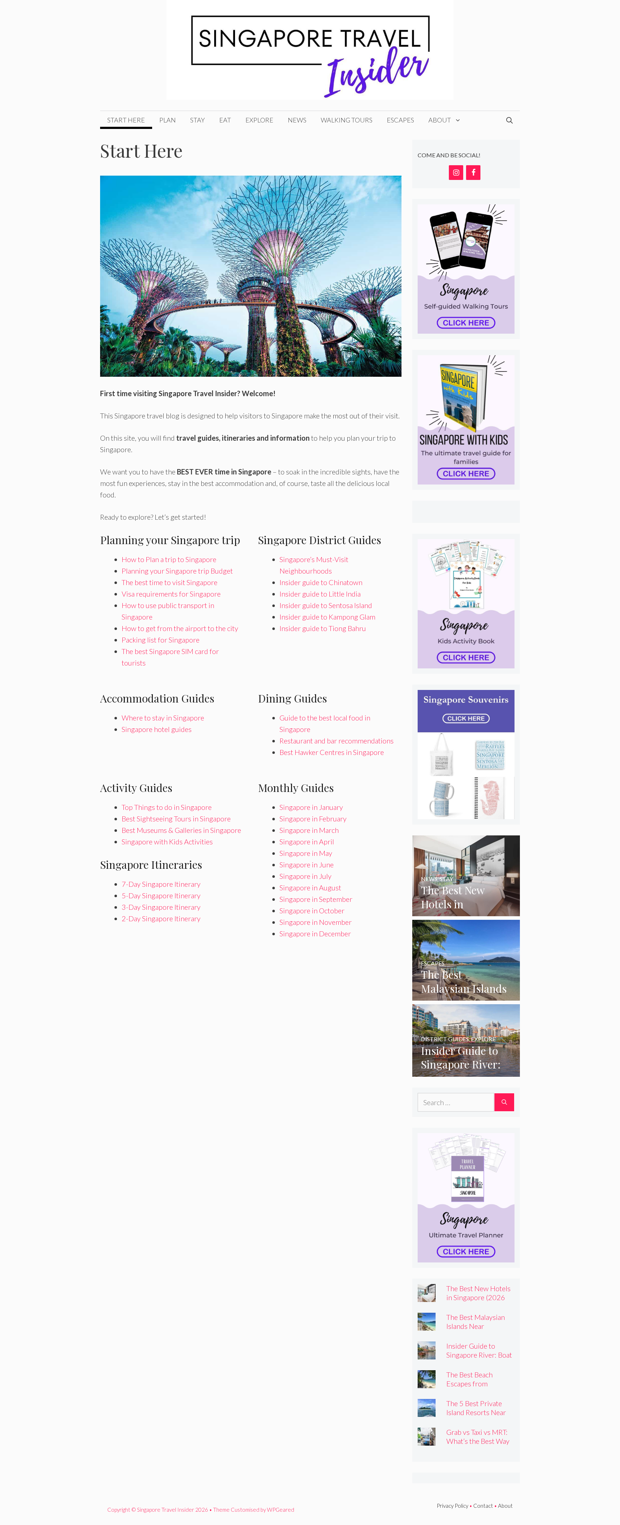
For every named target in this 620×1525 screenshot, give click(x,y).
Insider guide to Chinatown (321, 582)
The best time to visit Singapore (169, 582)
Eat (225, 120)
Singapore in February (313, 818)
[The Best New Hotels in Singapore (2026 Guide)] (466, 910)
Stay (197, 120)
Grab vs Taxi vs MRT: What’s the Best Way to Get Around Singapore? (477, 1445)
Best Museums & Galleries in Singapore (181, 830)
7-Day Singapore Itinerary (161, 884)
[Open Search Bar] (509, 120)
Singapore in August (310, 887)
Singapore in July (306, 876)
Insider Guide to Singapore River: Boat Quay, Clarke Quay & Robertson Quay (479, 1359)
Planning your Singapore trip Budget (177, 570)
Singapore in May (306, 853)
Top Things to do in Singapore (167, 807)
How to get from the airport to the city (180, 628)
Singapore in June (307, 864)
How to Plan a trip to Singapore (169, 559)
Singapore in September (316, 899)
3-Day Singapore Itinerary (161, 907)
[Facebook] (473, 172)
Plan (167, 120)
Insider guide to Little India (320, 593)
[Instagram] (456, 172)
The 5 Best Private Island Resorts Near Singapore (476, 1412)
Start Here (126, 120)
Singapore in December (315, 933)
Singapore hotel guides (157, 729)
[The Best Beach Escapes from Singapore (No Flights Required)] (427, 1382)
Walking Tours (346, 120)
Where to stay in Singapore (163, 717)
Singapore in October (312, 910)
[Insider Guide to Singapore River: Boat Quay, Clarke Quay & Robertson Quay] (466, 1071)
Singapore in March (309, 830)
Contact (483, 1505)
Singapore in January (311, 807)
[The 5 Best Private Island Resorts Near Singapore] (427, 1411)
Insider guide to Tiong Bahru (323, 628)
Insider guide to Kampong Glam (327, 616)
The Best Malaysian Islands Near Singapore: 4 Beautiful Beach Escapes (480, 1330)
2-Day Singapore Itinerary (161, 918)
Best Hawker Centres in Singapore (332, 752)
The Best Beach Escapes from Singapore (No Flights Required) (479, 1388)
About (439, 120)
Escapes (400, 120)
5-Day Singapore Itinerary (161, 895)
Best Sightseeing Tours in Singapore (176, 818)
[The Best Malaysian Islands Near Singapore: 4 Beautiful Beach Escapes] (466, 995)
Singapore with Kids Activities (167, 841)
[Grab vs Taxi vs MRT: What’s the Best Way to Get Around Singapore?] (427, 1440)
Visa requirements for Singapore (171, 593)
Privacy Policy (452, 1505)
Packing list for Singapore (160, 639)
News (297, 120)
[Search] (504, 1102)
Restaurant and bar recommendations (337, 740)
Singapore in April (307, 841)
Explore (259, 120)
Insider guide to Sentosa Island (326, 605)
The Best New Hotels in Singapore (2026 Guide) (478, 1297)
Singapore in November (316, 922)
